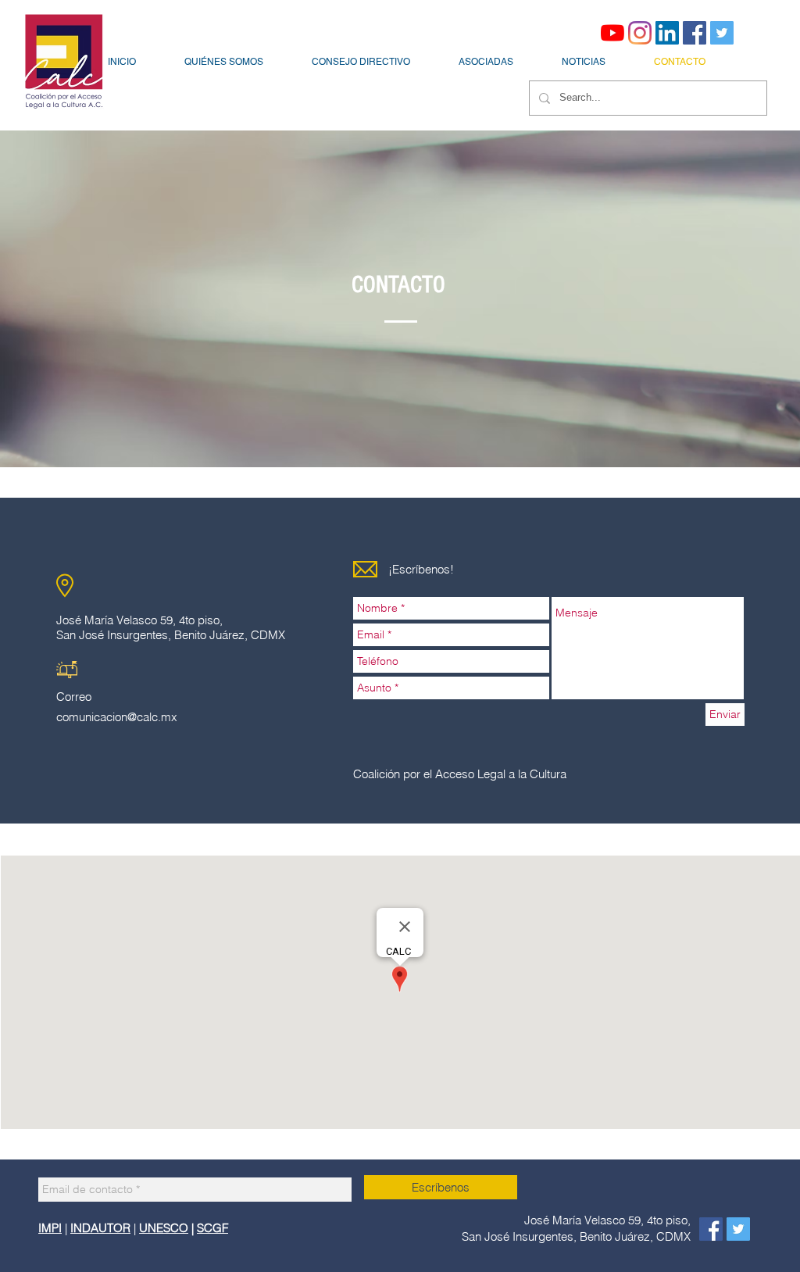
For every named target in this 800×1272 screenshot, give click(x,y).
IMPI (50, 1227)
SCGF (212, 1227)
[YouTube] (612, 33)
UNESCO (163, 1227)
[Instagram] (640, 33)
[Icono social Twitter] (722, 33)
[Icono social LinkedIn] (667, 33)
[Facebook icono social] (694, 33)
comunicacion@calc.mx (116, 716)
